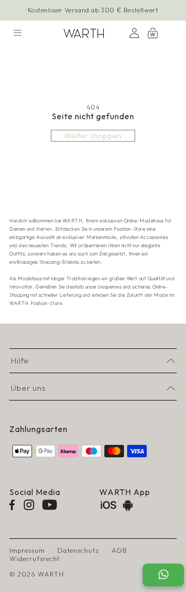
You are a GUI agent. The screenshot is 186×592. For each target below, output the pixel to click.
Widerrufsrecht (34, 558)
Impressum (27, 550)
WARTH (51, 574)
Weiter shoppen (93, 135)
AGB (119, 550)
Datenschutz (78, 550)
